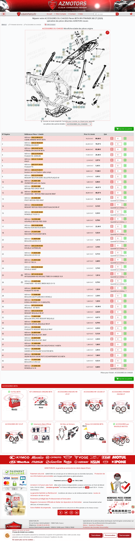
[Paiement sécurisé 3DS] (15, 481)
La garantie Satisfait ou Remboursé (43, 493)
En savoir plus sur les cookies (23, 540)
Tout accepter (124, 535)
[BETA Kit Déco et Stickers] (67, 433)
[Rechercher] (117, 14)
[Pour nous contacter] (120, 506)
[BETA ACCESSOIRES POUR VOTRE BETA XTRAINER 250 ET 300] (121, 407)
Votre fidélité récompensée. (40, 508)
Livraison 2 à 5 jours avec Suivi (41, 485)
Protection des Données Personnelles (95, 527)
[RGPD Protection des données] (120, 484)
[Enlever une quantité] (112, 138)
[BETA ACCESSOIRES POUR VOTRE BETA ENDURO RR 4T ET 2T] (67, 407)
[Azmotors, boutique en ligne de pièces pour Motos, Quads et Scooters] (67, 5)
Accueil (49, 14)
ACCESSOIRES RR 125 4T (14, 424)
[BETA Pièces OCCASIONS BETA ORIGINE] (94, 434)
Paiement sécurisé (37, 474)
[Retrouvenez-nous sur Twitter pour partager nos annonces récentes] (66, 512)
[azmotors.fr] (26, 14)
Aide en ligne (44, 495)
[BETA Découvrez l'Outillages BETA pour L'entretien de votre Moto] (14, 402)
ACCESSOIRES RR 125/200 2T (94, 392)
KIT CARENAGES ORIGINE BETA (40, 392)
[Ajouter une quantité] (125, 138)
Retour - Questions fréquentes (93, 525)
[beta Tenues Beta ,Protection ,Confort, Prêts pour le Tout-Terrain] (41, 434)
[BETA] (121, 439)
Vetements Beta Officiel (42, 424)
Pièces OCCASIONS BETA (94, 424)
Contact (73, 14)
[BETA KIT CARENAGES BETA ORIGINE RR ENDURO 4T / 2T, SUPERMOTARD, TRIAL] (41, 402)
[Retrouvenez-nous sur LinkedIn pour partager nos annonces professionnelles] (76, 512)
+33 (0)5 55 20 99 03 (42, 525)
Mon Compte (61, 14)
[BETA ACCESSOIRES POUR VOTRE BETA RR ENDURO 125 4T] (14, 437)
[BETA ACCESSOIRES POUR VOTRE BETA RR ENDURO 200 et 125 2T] (94, 404)
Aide (81, 14)
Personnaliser (110, 535)
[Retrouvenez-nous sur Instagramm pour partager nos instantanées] (71, 512)
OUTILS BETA (15, 392)
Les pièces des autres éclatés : (54, 124)
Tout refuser (95, 535)
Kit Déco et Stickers (67, 424)
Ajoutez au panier (125, 129)
